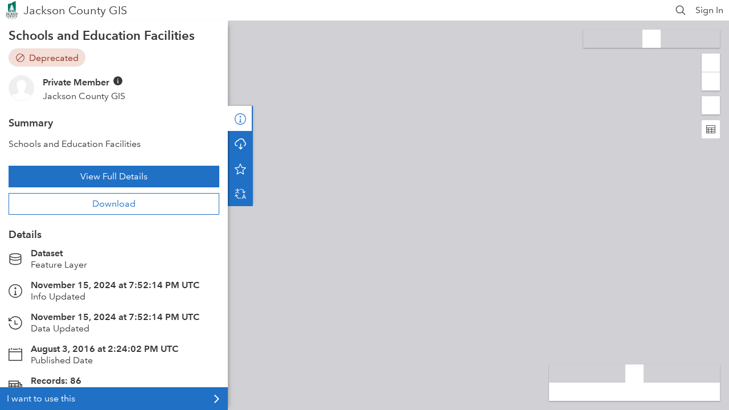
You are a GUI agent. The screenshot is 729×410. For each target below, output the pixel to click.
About (240, 118)
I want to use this (41, 398)
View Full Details (114, 176)
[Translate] (240, 193)
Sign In (709, 10)
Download (114, 203)
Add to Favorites (240, 168)
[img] (118, 81)
